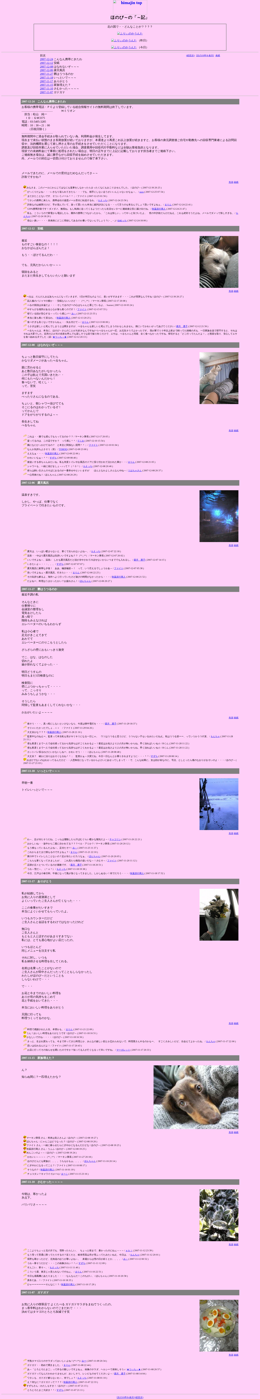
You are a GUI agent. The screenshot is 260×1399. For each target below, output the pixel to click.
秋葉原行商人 (159, 209)
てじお (80, 440)
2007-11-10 (46, 88)
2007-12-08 (46, 66)
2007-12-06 (46, 70)
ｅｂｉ (129, 1250)
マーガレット (123, 1050)
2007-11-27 (46, 73)
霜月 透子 (182, 326)
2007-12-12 (46, 62)
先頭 (231, 182)
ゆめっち (122, 220)
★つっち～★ (60, 337)
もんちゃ (215, 736)
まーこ (64, 1174)
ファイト (81, 309)
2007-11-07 (46, 92)
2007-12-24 (46, 59)
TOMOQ (63, 449)
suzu (141, 192)
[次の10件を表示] (205, 55)
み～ (73, 313)
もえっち (102, 200)
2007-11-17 (46, 81)
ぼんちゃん (85, 581)
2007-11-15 (46, 84)
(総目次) (190, 55)
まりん (168, 204)
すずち (53, 457)
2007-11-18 (46, 77)
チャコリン (115, 839)
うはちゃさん (135, 470)
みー (84, 1361)
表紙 (217, 55)
